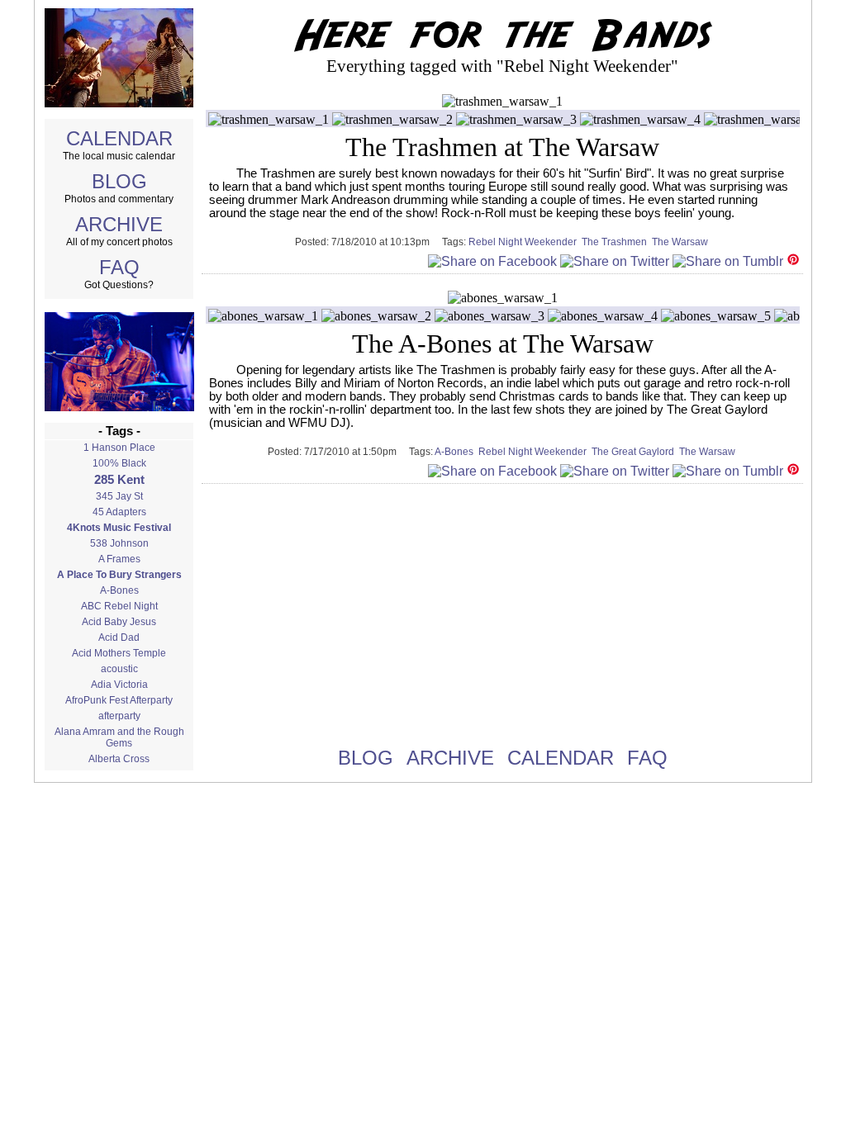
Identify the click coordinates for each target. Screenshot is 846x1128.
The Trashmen (617, 242)
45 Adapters (119, 512)
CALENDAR (119, 138)
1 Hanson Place (119, 447)
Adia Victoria (119, 684)
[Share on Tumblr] (728, 261)
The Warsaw (681, 242)
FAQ (119, 267)
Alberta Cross (119, 759)
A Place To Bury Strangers (119, 575)
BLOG (119, 181)
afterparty (119, 716)
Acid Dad (119, 637)
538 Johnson (119, 543)
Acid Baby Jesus (119, 622)
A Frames (119, 559)
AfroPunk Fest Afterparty (119, 700)
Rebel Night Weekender (525, 242)
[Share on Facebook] (492, 261)
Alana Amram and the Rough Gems (119, 737)
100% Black (119, 463)
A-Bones (119, 590)
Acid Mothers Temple (119, 653)
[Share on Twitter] (614, 261)
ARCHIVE (119, 224)
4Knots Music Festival (119, 527)
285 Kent (119, 479)
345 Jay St (119, 496)
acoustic (119, 669)
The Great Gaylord (635, 451)
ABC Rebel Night (119, 606)
